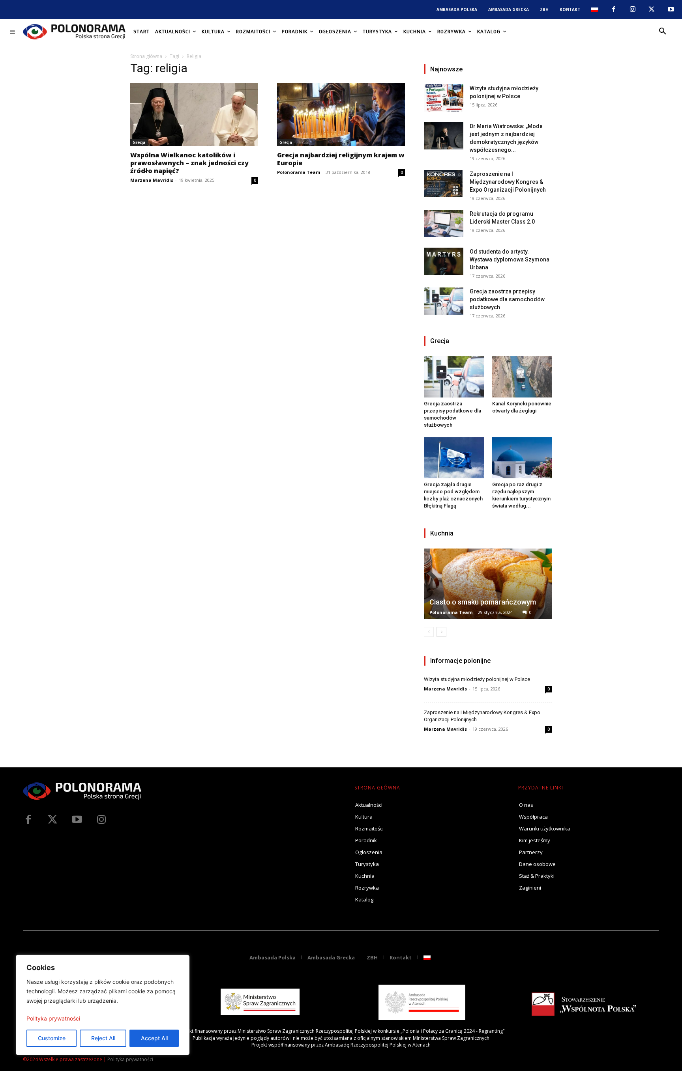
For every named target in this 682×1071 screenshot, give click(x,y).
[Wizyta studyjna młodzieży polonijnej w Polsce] (443, 98)
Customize (52, 1038)
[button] (662, 31)
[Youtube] (670, 9)
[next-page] (441, 632)
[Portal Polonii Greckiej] (74, 31)
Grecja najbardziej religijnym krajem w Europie (341, 159)
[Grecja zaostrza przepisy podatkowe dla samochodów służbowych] (443, 301)
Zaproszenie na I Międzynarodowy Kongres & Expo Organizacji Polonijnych (508, 182)
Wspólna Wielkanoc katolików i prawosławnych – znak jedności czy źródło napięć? (189, 163)
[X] (651, 9)
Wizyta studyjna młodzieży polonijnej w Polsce (477, 679)
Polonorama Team (298, 172)
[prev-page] (429, 632)
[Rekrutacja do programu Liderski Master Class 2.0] (443, 223)
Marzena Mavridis (151, 180)
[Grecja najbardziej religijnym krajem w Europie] (341, 114)
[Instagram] (632, 9)
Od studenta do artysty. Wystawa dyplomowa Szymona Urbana (509, 259)
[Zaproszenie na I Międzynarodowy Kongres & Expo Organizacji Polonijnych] (443, 183)
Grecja (139, 142)
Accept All (154, 1038)
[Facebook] (613, 9)
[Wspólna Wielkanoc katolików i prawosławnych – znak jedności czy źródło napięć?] (194, 114)
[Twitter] (52, 820)
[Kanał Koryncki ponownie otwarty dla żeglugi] (522, 376)
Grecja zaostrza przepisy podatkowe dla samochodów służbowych (507, 299)
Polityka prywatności (53, 1018)
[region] (102, 1005)
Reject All (103, 1038)
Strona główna (146, 56)
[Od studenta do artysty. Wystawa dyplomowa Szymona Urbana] (443, 261)
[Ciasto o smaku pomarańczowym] (488, 584)
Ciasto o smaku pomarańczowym (482, 602)
